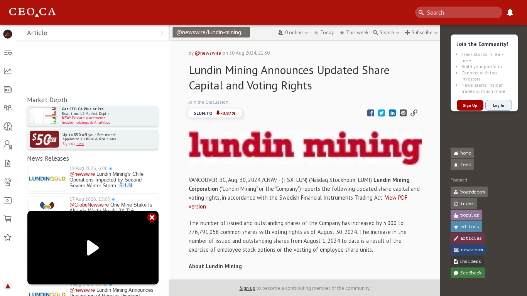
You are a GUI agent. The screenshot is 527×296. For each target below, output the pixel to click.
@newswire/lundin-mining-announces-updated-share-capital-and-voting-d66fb (213, 32)
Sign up (247, 288)
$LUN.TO (215, 113)
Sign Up (470, 105)
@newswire (208, 53)
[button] (8, 34)
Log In (498, 105)
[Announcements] (510, 12)
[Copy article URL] (414, 113)
